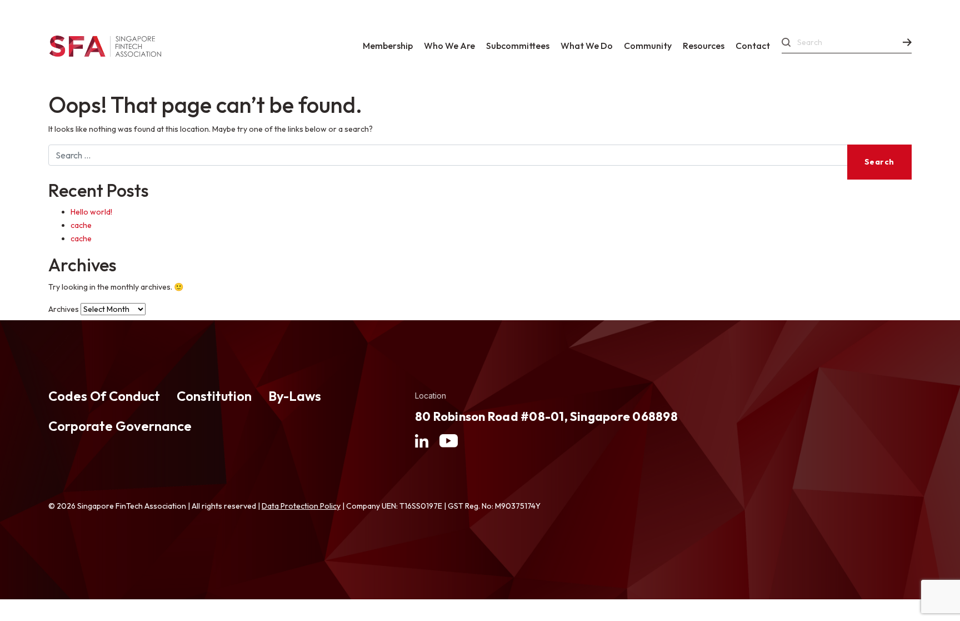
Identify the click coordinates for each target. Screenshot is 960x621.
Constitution (214, 396)
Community (648, 45)
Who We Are (449, 45)
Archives (63, 309)
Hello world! (91, 212)
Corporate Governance (120, 426)
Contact (753, 45)
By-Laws (294, 396)
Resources (703, 45)
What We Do (587, 45)
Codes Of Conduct (104, 396)
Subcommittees (517, 45)
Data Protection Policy (301, 506)
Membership (388, 45)
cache (81, 225)
